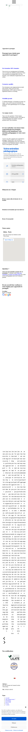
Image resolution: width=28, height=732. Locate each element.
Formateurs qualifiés (7, 84)
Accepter (14, 718)
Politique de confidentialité (18, 730)
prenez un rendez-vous (14, 274)
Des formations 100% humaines (10, 68)
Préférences (14, 727)
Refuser (14, 723)
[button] (25, 707)
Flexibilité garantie (7, 98)
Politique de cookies (8, 730)
